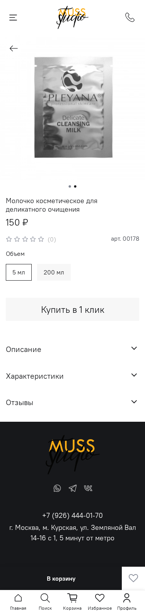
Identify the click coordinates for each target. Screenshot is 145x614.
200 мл (54, 272)
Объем (15, 253)
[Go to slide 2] (75, 186)
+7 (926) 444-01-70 (72, 515)
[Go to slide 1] (70, 186)
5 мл (18, 272)
